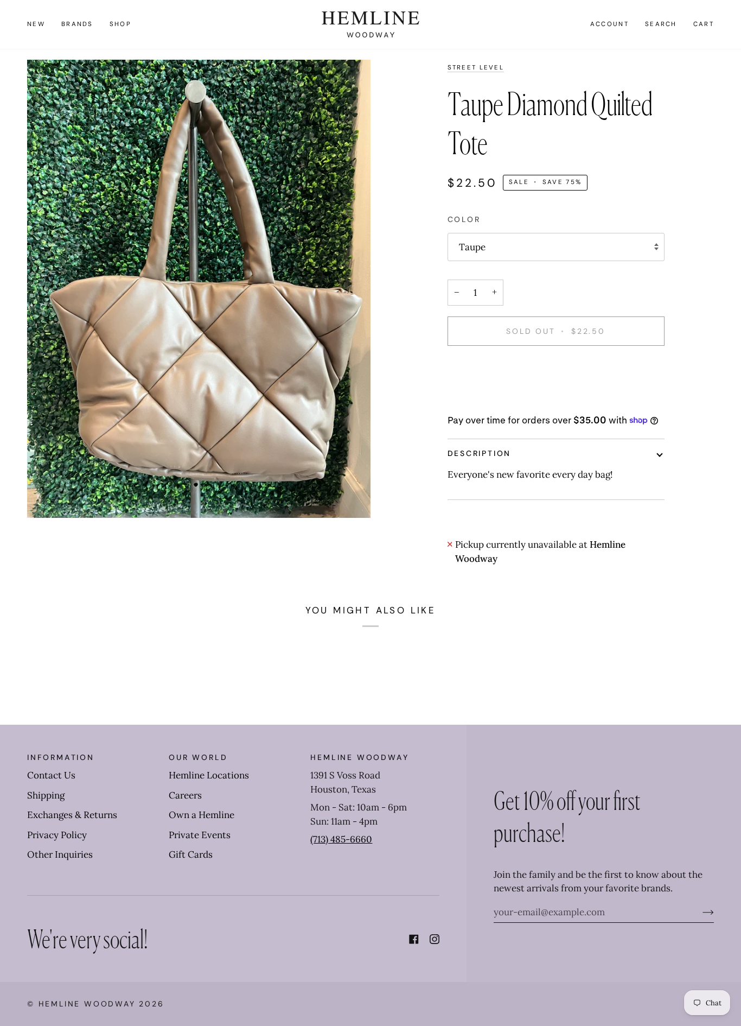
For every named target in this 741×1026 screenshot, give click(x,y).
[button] (77, 24)
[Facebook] (414, 939)
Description (480, 453)
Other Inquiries (60, 854)
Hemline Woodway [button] (359, 757)
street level (476, 68)
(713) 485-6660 (341, 839)
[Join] (699, 912)
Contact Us (51, 775)
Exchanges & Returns (72, 815)
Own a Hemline (201, 815)
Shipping (46, 795)
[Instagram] (434, 939)
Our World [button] (198, 757)
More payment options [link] (496, 399)
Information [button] (60, 757)
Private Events (200, 835)
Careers (185, 795)
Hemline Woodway (87, 1004)
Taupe (472, 247)
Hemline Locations (209, 775)
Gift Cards (191, 854)
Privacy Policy (57, 835)
